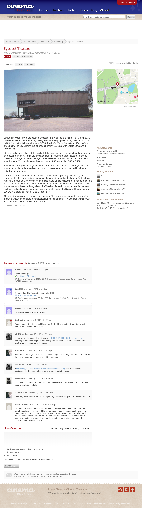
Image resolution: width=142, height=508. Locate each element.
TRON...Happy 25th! (119, 208)
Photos (71, 10)
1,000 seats (27, 56)
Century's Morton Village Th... (114, 189)
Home (43, 10)
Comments (29, 64)
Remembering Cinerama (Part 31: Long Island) (115, 204)
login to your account (27, 476)
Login (121, 2)
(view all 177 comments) (44, 263)
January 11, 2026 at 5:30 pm (44, 404)
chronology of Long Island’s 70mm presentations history (40, 369)
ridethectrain (21, 320)
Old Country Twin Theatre (112, 193)
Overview (9, 64)
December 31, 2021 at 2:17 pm (38, 334)
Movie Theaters (12, 41)
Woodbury (58, 41)
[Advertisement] (71, 30)
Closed (7, 56)
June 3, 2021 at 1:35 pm (37, 270)
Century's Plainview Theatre (113, 184)
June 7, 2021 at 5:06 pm (37, 289)
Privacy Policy (114, 504)
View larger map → (131, 106)
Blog (94, 10)
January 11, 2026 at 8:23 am (40, 378)
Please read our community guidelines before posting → (28, 459)
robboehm (19, 350)
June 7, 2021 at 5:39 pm (37, 308)
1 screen (16, 56)
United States (30, 41)
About (104, 10)
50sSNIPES (20, 378)
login (62, 428)
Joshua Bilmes (22, 404)
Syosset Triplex (108, 176)
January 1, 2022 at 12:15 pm (40, 350)
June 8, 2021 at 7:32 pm (40, 320)
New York (45, 41)
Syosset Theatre (75, 41)
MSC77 (18, 334)
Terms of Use (127, 504)
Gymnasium (102, 160)
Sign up (131, 2)
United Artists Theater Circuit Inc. (111, 153)
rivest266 (19, 270)
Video (83, 10)
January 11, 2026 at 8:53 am (40, 393)
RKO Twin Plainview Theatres (114, 180)
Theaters (57, 10)
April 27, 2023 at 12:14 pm (36, 364)
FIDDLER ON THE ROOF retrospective (66, 338)
